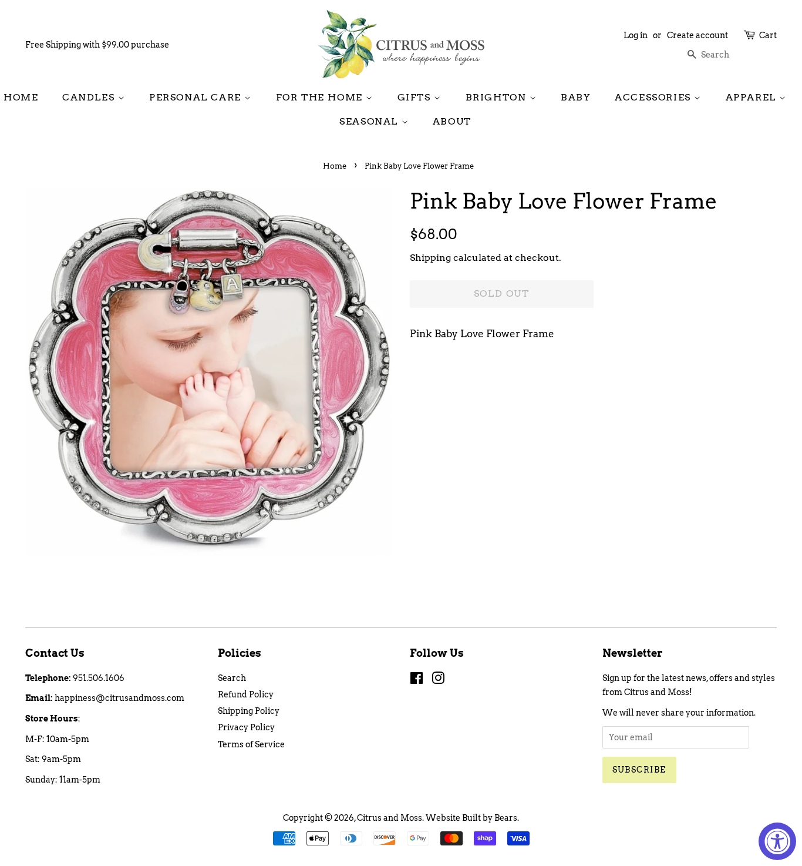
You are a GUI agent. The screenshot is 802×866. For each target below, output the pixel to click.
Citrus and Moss (389, 818)
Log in (636, 35)
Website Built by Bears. (472, 818)
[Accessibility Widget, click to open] (777, 841)
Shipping (430, 257)
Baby (576, 97)
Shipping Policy (248, 711)
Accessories (654, 97)
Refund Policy (246, 694)
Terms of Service (251, 744)
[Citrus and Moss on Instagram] (438, 680)
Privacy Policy (246, 727)
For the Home (321, 97)
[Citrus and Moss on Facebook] (416, 680)
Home (21, 97)
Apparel (753, 97)
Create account (697, 35)
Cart (768, 35)
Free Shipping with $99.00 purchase (97, 44)
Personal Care (196, 97)
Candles (90, 97)
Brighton (498, 97)
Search (232, 678)
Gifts (415, 97)
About (452, 121)
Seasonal (370, 121)
